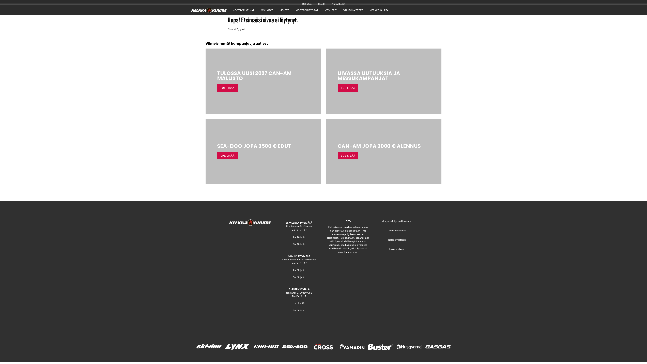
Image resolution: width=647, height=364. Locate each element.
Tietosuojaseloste (397, 230)
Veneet (284, 10)
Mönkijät (267, 10)
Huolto (321, 4)
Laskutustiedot (397, 249)
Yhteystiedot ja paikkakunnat (397, 221)
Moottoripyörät (307, 10)
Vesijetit (331, 10)
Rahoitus (307, 4)
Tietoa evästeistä (397, 239)
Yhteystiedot (338, 4)
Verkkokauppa (379, 10)
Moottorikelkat (243, 10)
